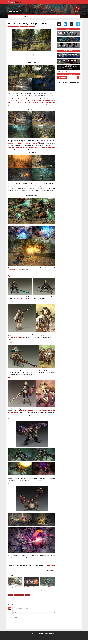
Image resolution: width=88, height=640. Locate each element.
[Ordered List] (21, 613)
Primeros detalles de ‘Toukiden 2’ (15, 586)
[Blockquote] (25, 613)
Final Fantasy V (62, 45)
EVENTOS (73, 2)
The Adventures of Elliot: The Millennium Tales (66, 33)
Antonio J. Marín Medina (14, 26)
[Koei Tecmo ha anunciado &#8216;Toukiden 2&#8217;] (31, 581)
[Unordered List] (23, 613)
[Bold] (14, 613)
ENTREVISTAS (51, 2)
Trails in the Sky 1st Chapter (65, 39)
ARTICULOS (60, 2)
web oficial (23, 54)
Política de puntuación (50, 633)
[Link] (28, 613)
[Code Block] (26, 613)
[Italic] (15, 613)
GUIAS (67, 2)
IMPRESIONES (42, 2)
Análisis (62, 16)
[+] (31, 612)
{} (29, 612)
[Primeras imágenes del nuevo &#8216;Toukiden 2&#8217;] (47, 581)
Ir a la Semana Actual (62, 77)
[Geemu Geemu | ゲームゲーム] (14, 2)
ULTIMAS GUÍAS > (68, 29)
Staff (33, 633)
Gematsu (53, 570)
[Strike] (19, 613)
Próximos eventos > (68, 50)
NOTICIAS (26, 2)
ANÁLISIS (34, 2)
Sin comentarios (32, 26)
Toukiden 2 (26, 16)
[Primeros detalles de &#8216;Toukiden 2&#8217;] (15, 581)
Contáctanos (40, 633)
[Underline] (17, 613)
